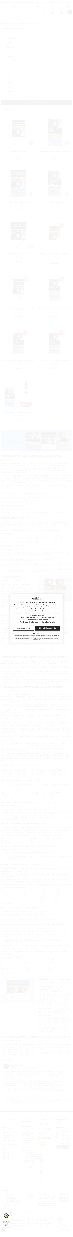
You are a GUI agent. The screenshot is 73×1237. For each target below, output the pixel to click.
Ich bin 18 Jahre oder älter (47, 628)
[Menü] (9, 1213)
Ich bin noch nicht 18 (23, 628)
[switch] (6, 1225)
